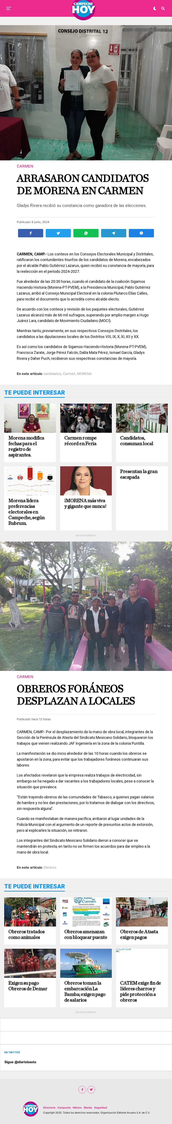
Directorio (49, 1107)
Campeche (64, 1107)
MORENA (84, 373)
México (77, 1107)
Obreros (49, 867)
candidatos (52, 373)
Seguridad (100, 1107)
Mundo (88, 1107)
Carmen (69, 373)
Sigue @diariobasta (20, 1062)
